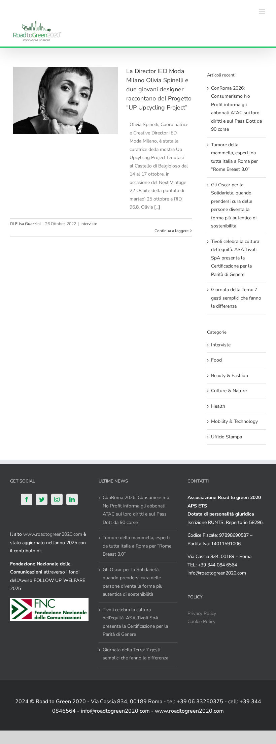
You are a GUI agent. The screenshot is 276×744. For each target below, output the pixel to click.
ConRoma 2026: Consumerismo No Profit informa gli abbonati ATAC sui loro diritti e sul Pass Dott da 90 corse (136, 510)
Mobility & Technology (234, 421)
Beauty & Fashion (229, 375)
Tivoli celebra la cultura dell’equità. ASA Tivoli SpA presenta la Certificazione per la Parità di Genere (235, 258)
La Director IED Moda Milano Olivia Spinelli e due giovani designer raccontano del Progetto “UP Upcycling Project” (159, 89)
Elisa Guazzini (28, 223)
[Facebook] (26, 499)
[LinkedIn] (72, 499)
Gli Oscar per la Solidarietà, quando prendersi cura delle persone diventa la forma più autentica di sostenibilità (133, 582)
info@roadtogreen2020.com (216, 573)
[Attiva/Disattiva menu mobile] (262, 11)
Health (218, 406)
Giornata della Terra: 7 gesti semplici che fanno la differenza (236, 297)
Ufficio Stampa (226, 437)
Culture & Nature (229, 391)
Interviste (88, 223)
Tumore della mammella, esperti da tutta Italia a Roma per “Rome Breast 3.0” (137, 545)
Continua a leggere (171, 231)
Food (216, 360)
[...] (157, 207)
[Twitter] (41, 499)
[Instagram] (57, 499)
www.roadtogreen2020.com (52, 534)
